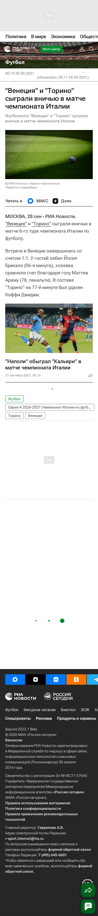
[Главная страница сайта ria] (6, 49)
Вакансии (13, 740)
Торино (14, 415)
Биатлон (68, 709)
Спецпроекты (18, 718)
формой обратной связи (69, 849)
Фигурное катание (40, 709)
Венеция (35, 415)
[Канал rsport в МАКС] (15, 679)
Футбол (14, 399)
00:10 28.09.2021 (19, 73)
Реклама (44, 718)
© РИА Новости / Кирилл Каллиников (32, 183)
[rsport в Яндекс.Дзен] (35, 679)
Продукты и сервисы (76, 718)
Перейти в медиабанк (21, 187)
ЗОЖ (85, 709)
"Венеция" (16, 223)
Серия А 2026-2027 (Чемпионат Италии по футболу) (51, 407)
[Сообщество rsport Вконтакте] (56, 679)
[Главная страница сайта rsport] (31, 49)
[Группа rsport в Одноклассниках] (76, 679)
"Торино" (41, 223)
